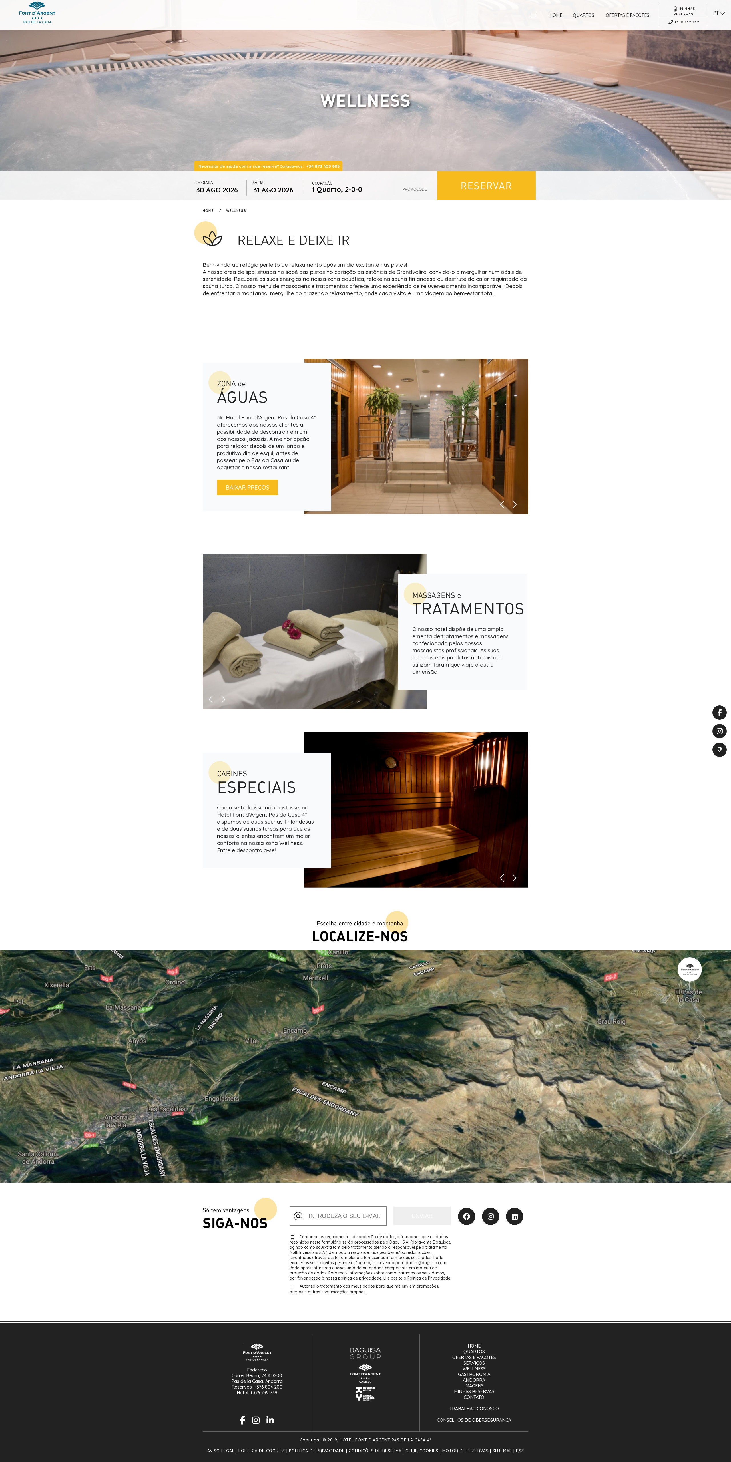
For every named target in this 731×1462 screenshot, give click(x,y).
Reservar (486, 186)
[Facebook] (466, 1216)
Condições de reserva (375, 1450)
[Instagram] (490, 1216)
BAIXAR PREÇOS (247, 487)
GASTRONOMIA (474, 1374)
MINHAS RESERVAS (474, 1391)
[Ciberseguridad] (719, 750)
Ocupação (322, 183)
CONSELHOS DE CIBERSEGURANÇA (474, 1420)
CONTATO (474, 1397)
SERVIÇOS (474, 1363)
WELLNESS (474, 1368)
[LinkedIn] (514, 1216)
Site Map (502, 1450)
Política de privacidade (317, 1450)
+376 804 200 (268, 1387)
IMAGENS (474, 1386)
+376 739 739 (263, 1392)
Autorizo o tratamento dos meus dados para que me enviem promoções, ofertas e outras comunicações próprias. (364, 1289)
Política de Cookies (261, 1450)
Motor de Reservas (465, 1450)
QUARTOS (474, 1351)
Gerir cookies (421, 1450)
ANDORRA (474, 1380)
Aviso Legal (220, 1450)
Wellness (236, 210)
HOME (474, 1346)
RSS (520, 1450)
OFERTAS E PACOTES (474, 1357)
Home (208, 210)
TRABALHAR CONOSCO (474, 1408)
